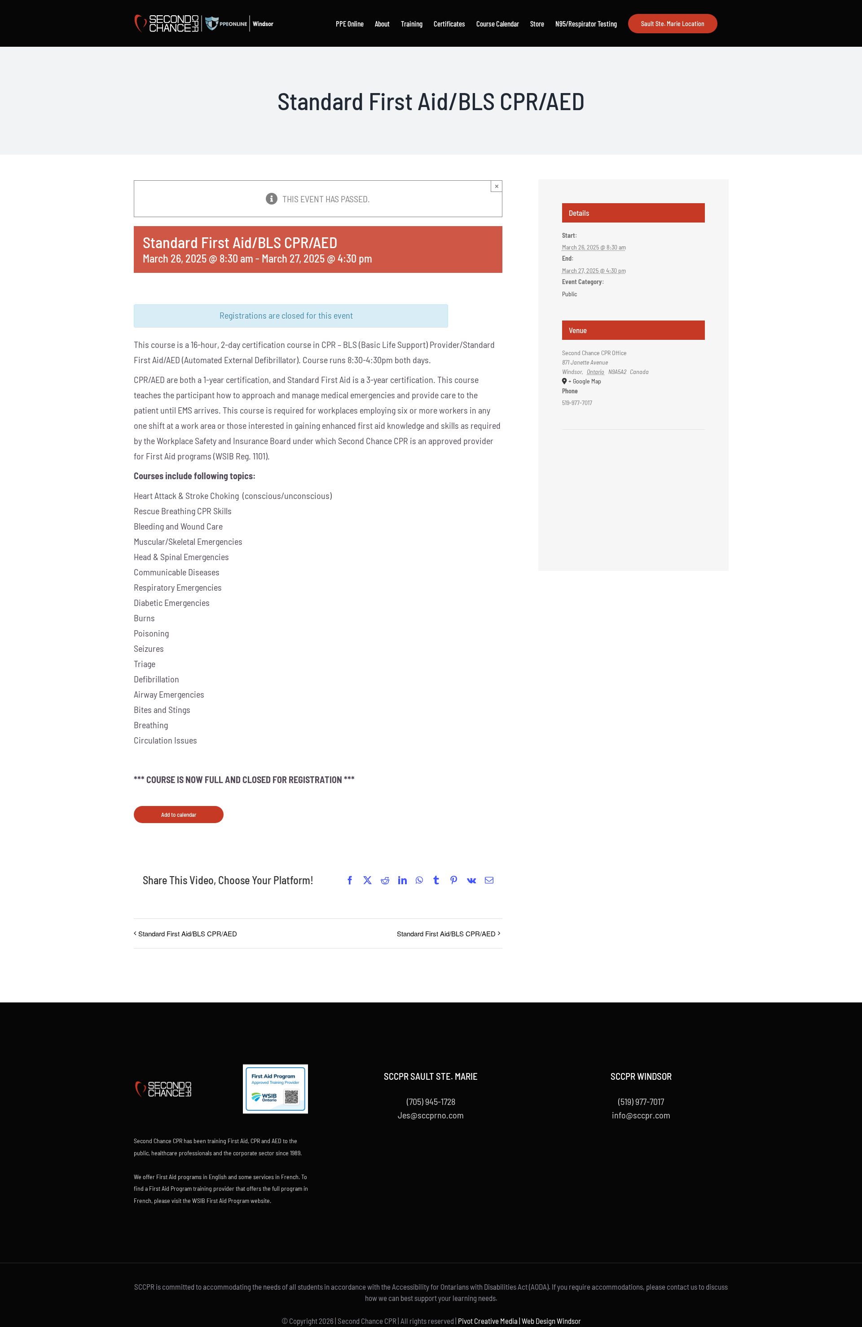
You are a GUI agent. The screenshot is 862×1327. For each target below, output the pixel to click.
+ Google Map (584, 381)
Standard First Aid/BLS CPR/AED (187, 933)
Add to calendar (178, 814)
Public (569, 294)
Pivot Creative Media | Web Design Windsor (519, 1320)
